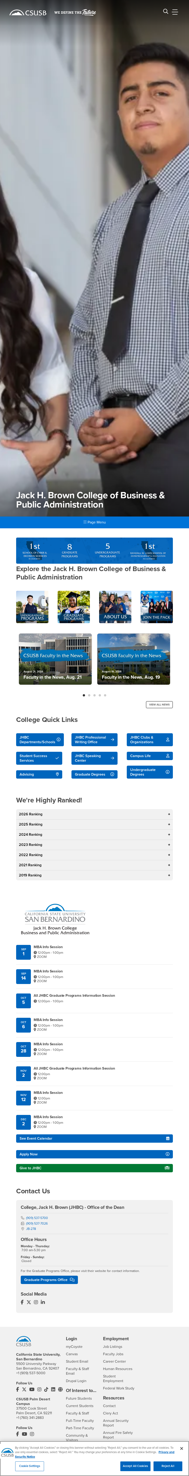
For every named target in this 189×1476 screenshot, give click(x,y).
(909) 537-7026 (37, 1223)
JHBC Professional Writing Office (90, 739)
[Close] (182, 1448)
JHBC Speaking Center (88, 758)
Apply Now (29, 1154)
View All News (159, 704)
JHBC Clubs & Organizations (142, 739)
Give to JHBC (30, 1168)
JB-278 (31, 1229)
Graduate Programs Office (46, 1280)
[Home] (27, 12)
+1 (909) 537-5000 (30, 1373)
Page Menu (96, 522)
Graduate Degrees (90, 774)
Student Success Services (33, 758)
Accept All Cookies (135, 1466)
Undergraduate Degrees (143, 772)
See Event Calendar (36, 1138)
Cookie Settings (29, 1466)
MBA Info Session (48, 947)
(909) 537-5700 (37, 1218)
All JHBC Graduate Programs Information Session (74, 995)
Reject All (168, 1466)
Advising (27, 774)
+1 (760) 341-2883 (30, 1417)
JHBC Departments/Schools (37, 739)
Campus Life (140, 756)
